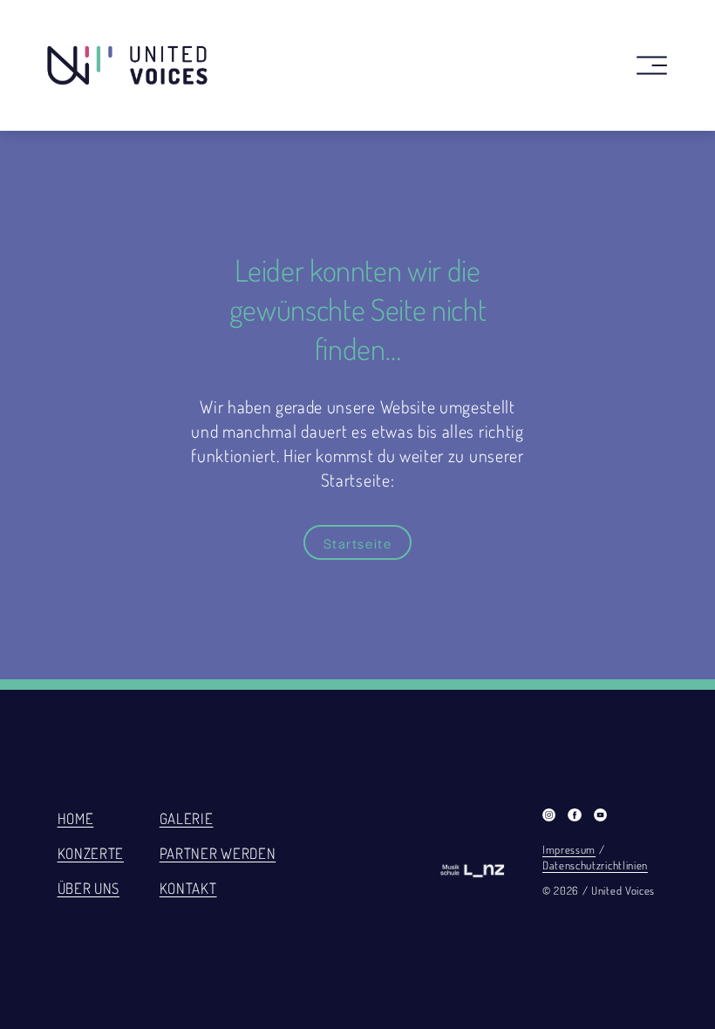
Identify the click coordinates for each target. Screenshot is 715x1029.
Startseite (357, 543)
